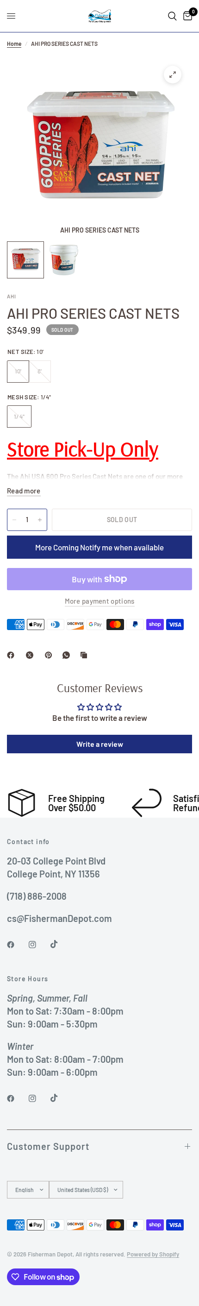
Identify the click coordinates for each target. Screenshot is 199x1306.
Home (14, 43)
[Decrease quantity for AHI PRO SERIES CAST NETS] (14, 519)
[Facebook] (12, 655)
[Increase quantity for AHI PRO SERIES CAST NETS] (40, 519)
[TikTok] (60, 944)
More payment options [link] (100, 601)
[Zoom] (172, 74)
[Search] (172, 16)
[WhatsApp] (68, 655)
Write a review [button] (99, 743)
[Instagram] (39, 944)
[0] (186, 16)
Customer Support (48, 1146)
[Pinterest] (50, 655)
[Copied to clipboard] (85, 655)
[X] (31, 655)
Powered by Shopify (153, 1254)
